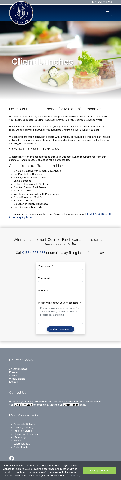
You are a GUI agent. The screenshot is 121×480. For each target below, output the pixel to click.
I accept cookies (99, 470)
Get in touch (21, 447)
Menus (18, 440)
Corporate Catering (24, 424)
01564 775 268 (103, 2)
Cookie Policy (72, 475)
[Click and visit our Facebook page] (11, 459)
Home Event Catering (26, 434)
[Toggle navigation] (108, 13)
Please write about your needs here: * (59, 302)
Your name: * (45, 266)
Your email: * (45, 278)
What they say (22, 443)
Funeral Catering (23, 430)
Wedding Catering (23, 427)
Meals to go (20, 437)
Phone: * (43, 290)
